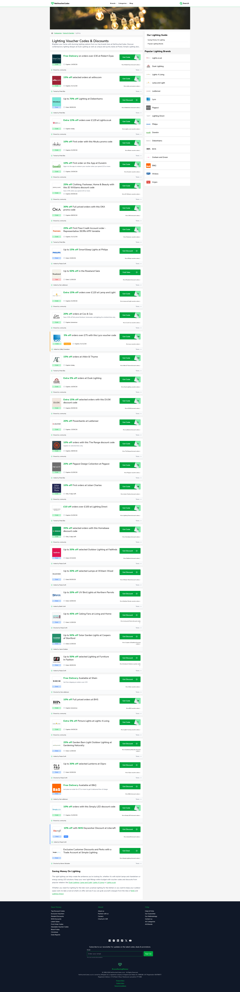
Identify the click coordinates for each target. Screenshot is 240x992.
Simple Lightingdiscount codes (131, 858)
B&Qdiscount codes (133, 794)
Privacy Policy (120, 981)
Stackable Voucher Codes (60, 927)
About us (101, 911)
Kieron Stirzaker (65, 863)
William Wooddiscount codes (131, 580)
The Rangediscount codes (132, 451)
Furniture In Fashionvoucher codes (132, 664)
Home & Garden (68, 33)
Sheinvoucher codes (134, 687)
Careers (100, 916)
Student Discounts (57, 916)
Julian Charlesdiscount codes (131, 494)
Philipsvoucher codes (133, 258)
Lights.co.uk (111, 882)
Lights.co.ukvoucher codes (132, 129)
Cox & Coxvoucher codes (132, 322)
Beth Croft (62, 606)
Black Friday (55, 929)
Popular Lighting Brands (155, 44)
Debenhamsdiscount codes (132, 107)
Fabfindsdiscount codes (132, 558)
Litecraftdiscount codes (133, 837)
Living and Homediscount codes (132, 621)
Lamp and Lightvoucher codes (131, 301)
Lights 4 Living (98, 882)
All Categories (150, 922)
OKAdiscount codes (133, 215)
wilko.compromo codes (133, 86)
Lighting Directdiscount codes (131, 515)
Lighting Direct (58, 894)
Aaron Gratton (63, 649)
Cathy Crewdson (65, 349)
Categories (58, 33)
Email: (88, 950)
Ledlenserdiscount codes (132, 430)
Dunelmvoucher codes (133, 172)
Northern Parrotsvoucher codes (131, 601)
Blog (131, 3)
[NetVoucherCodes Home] (58, 3)
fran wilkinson (63, 285)
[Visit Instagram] (113, 940)
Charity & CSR (103, 919)
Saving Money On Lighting (156, 40)
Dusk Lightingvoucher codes (131, 387)
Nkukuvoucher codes (133, 150)
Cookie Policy (120, 983)
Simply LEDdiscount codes (132, 815)
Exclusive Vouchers (57, 914)
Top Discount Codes (58, 911)
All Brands (148, 924)
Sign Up (148, 954)
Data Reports (55, 935)
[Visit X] (126, 940)
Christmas (54, 932)
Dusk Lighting (74, 882)
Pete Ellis (62, 91)
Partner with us (103, 914)
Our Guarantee (150, 914)
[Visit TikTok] (122, 940)
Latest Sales (55, 922)
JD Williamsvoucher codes (132, 194)
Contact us (148, 919)
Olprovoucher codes (133, 772)
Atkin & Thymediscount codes (131, 365)
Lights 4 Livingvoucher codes (131, 729)
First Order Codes (57, 924)
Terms (137, 70)
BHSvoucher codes (134, 708)
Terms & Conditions (120, 986)
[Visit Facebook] (109, 940)
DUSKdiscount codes (133, 408)
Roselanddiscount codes (132, 280)
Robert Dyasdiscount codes (132, 64)
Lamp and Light (86, 882)
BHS (133, 891)
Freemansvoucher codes (132, 237)
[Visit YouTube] (130, 940)
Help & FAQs (149, 911)
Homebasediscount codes (132, 537)
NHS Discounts (56, 919)
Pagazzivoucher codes (133, 472)
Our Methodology (151, 916)
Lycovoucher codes (134, 344)
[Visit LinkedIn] (118, 940)
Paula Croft (62, 264)
